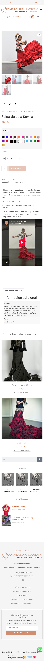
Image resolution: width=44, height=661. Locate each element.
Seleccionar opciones (22, 393)
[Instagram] (39, 3)
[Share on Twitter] (10, 104)
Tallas (5, 152)
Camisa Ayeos (18, 507)
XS (5, 322)
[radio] (3, 137)
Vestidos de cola (12, 112)
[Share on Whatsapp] (15, 104)
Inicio (3, 112)
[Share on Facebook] (4, 104)
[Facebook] (36, 3)
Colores (6, 131)
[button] (41, 10)
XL (13, 322)
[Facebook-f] (21, 580)
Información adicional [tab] (13, 291)
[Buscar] (39, 459)
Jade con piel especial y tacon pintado (22, 518)
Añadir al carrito (17, 168)
